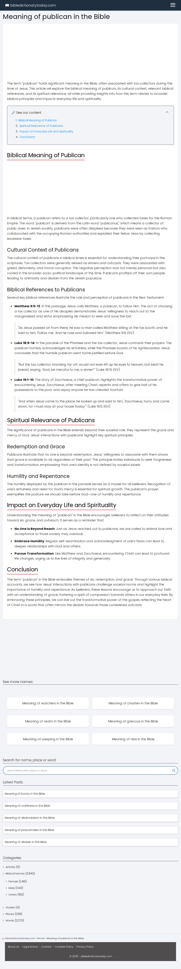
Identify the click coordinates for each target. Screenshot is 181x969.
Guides (10, 907)
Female (13, 881)
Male (11, 888)
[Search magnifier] (173, 770)
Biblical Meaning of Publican (38, 120)
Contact (46, 946)
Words (10, 920)
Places (10, 914)
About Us (13, 946)
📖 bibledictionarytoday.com (30, 5)
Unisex (12, 894)
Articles (10, 867)
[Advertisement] (90, 48)
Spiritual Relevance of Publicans (41, 126)
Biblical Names (15, 873)
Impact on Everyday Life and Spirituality (46, 131)
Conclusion (27, 137)
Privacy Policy (85, 946)
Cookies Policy (64, 946)
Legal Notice (30, 946)
